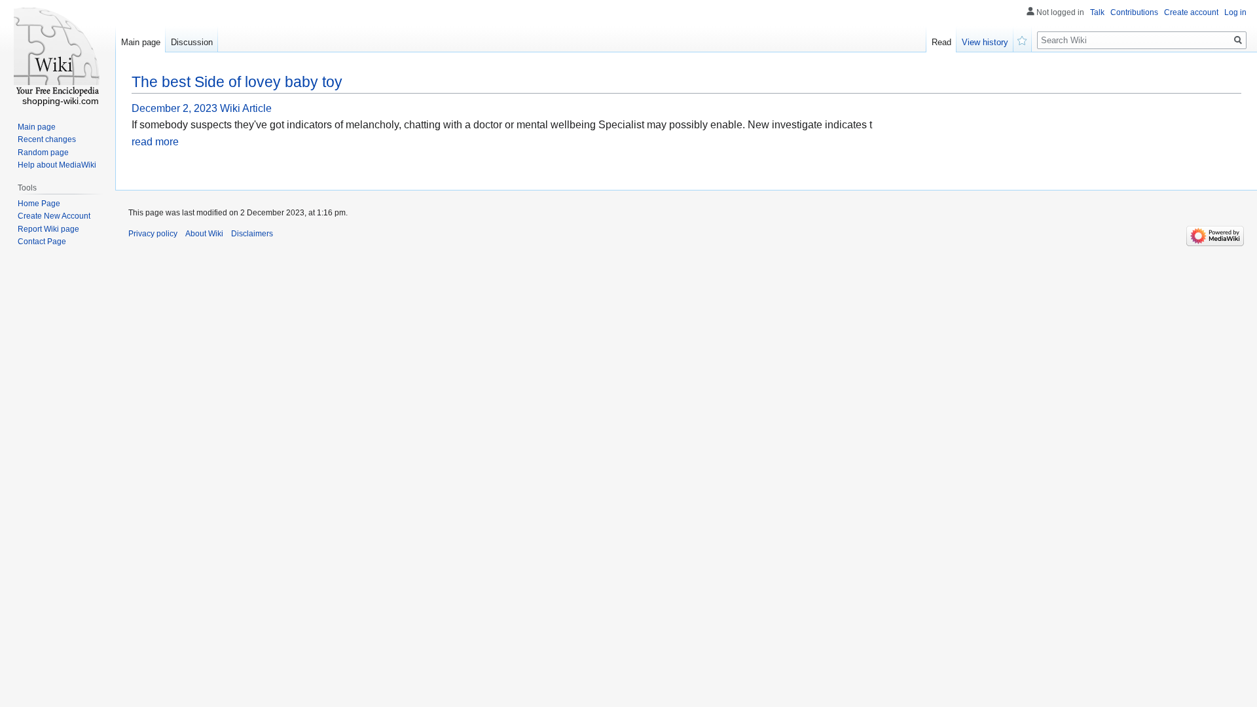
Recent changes (47, 139)
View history (985, 42)
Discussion (192, 42)
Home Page (39, 203)
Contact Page (42, 241)
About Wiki (204, 233)
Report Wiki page (48, 229)
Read (941, 42)
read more (155, 141)
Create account (1191, 12)
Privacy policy (152, 233)
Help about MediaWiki (57, 165)
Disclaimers (252, 233)
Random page (43, 152)
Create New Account (54, 216)
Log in (1235, 12)
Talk (1097, 12)
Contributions (1134, 12)
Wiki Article (246, 108)
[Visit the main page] (57, 52)
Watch (1022, 39)
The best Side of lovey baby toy (237, 81)
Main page (140, 42)
